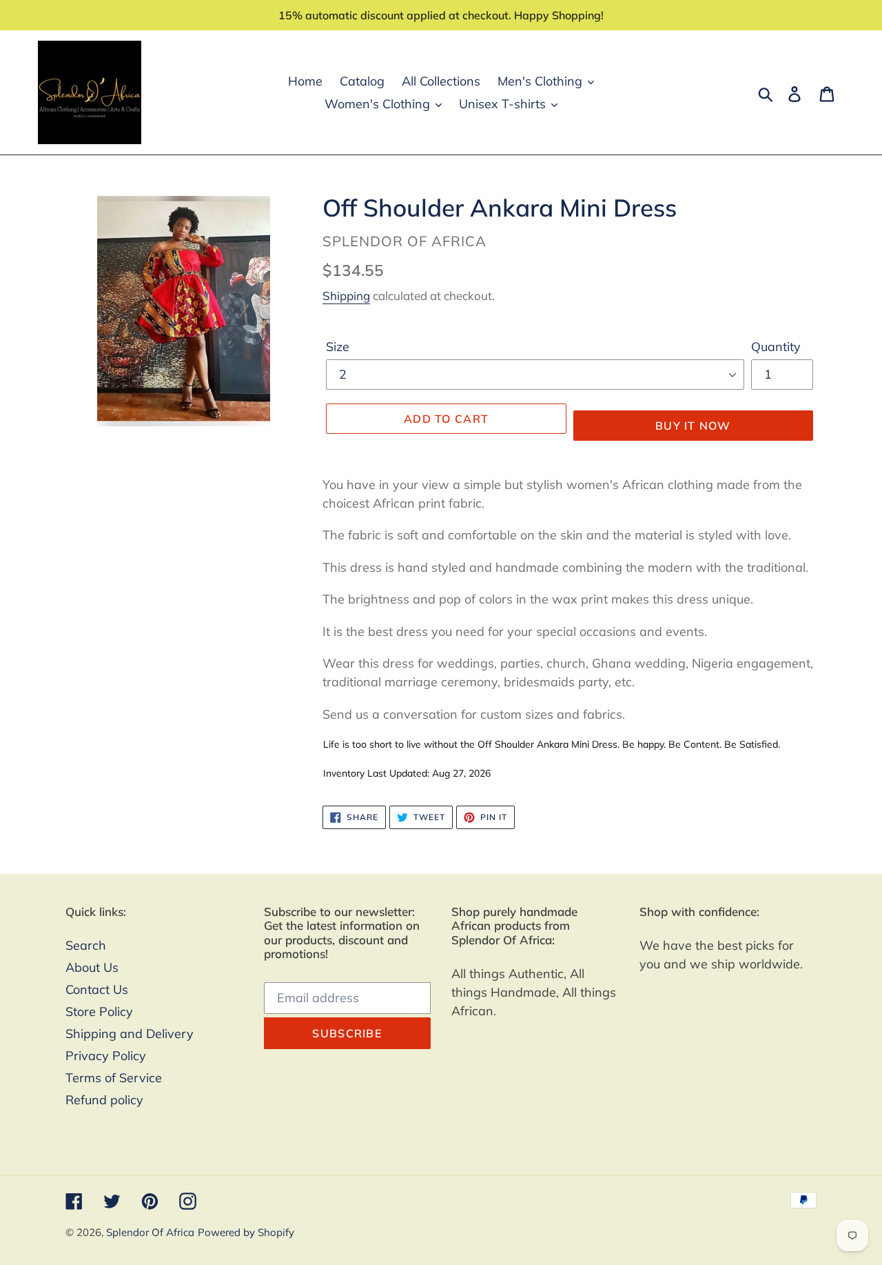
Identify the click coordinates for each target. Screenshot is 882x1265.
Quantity (776, 347)
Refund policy (104, 1100)
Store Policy (99, 1011)
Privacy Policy (105, 1056)
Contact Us (96, 989)
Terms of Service (113, 1078)
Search (85, 945)
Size (337, 347)
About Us (92, 967)
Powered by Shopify (246, 1232)
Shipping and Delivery (129, 1034)
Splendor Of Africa (150, 1232)
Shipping (346, 295)
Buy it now (693, 425)
